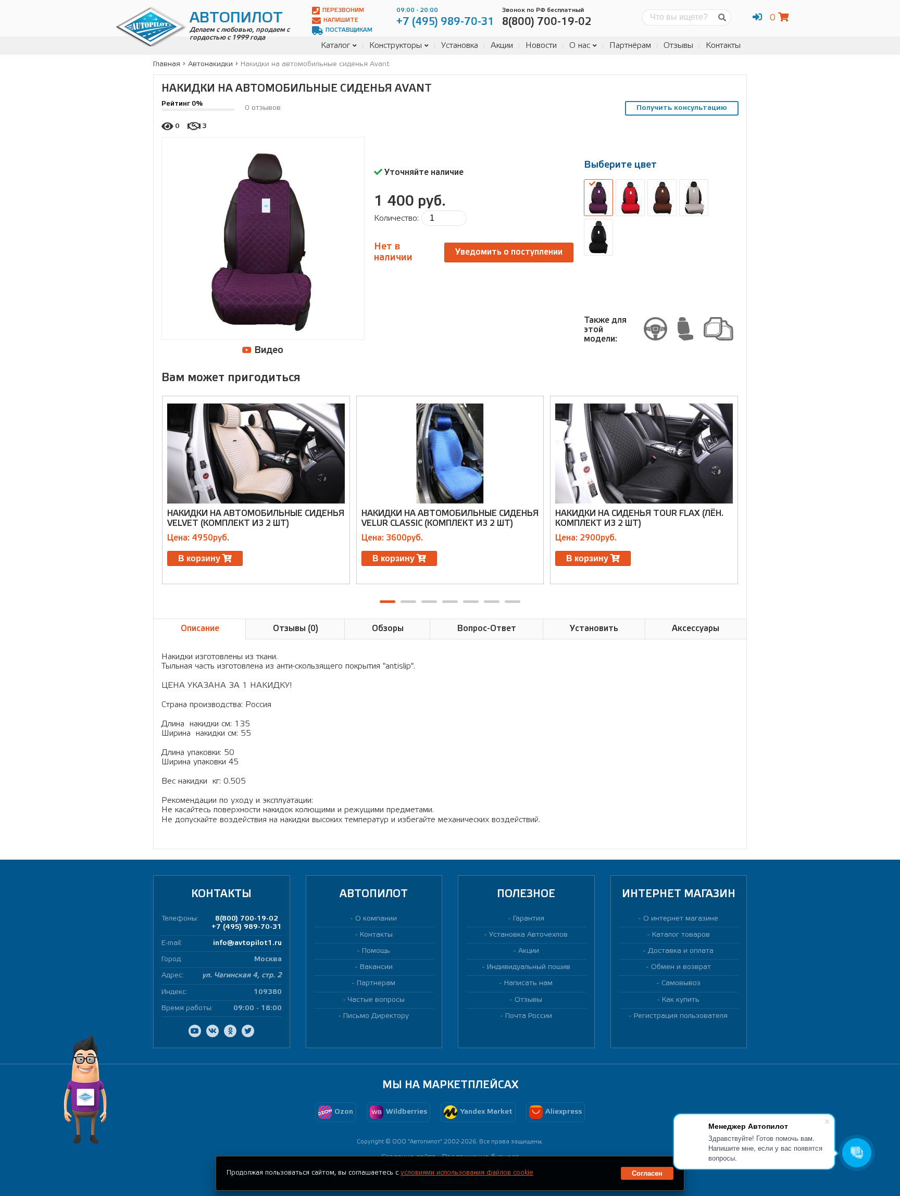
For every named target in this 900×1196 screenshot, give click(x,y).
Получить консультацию (681, 108)
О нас (579, 45)
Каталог (335, 45)
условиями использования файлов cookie (467, 1173)
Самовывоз (681, 983)
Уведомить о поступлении (508, 252)
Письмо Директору (376, 1016)
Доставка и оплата (681, 951)
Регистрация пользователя (681, 1016)
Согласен (647, 1173)
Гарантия (528, 918)
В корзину (200, 558)
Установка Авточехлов (528, 934)
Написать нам (528, 983)
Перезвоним (343, 10)
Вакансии (376, 967)
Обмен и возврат (681, 967)
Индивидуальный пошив (528, 967)
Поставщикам (349, 30)
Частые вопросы (376, 1000)
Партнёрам (630, 45)
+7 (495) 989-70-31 (246, 927)
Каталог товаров (681, 934)
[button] (387, 601)
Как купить (680, 1000)
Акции (502, 45)
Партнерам (376, 983)
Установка (459, 45)
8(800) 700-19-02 (246, 918)
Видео (267, 350)
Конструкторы (395, 45)
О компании (376, 918)
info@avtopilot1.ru (247, 943)
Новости (541, 45)
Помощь (376, 951)
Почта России (528, 1016)
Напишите (340, 20)
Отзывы (678, 45)
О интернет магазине (680, 918)
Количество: (396, 218)
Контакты (723, 45)
